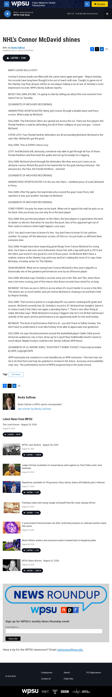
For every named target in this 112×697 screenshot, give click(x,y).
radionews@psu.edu (70, 649)
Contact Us (46, 679)
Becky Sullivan (18, 47)
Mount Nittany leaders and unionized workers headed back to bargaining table (59, 540)
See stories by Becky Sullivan (34, 408)
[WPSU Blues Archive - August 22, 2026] (11, 565)
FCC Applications (93, 673)
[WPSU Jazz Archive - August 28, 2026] (11, 449)
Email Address (12, 627)
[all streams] (108, 13)
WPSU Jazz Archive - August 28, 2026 (40, 445)
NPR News (16, 374)
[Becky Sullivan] (9, 401)
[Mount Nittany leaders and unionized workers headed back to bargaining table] (11, 545)
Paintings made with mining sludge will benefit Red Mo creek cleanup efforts (58, 502)
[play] (7, 13)
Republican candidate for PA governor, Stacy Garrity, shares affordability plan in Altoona (63, 482)
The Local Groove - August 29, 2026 (20, 424)
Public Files (68, 679)
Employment (46, 673)
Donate (101, 4)
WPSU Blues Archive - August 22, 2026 (40, 560)
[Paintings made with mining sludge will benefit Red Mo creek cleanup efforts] (11, 507)
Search (67, 673)
